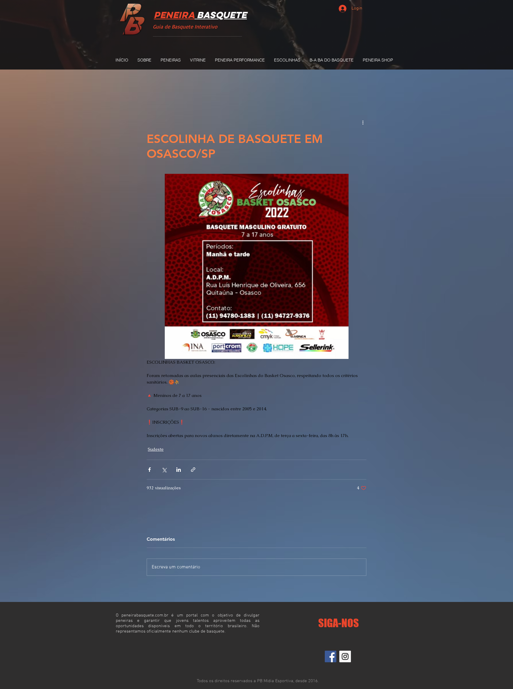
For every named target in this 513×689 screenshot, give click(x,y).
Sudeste (156, 449)
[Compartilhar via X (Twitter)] (164, 469)
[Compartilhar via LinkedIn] (178, 469)
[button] (170, 60)
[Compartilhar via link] (193, 469)
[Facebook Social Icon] (330, 656)
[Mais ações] (362, 122)
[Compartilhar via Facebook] (149, 469)
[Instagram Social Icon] (345, 656)
